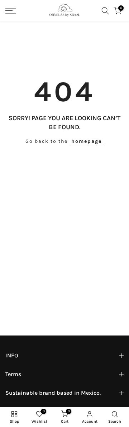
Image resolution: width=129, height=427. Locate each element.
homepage (86, 141)
